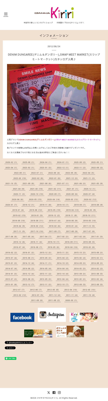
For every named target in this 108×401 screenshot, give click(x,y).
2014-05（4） (46, 268)
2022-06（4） (54, 173)
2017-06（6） (11, 236)
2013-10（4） (63, 274)
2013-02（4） (97, 279)
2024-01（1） (63, 162)
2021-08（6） (46, 183)
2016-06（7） (37, 247)
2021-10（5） (11, 183)
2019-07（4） (18, 210)
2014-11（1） (46, 263)
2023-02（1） (29, 167)
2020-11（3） (20, 194)
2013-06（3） (29, 279)
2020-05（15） (36, 199)
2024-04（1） (46, 162)
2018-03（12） (37, 226)
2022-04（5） (89, 173)
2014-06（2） (29, 268)
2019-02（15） (20, 215)
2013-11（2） (46, 274)
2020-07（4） (89, 194)
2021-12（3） (72, 178)
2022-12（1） (63, 167)
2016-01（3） (29, 252)
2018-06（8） (72, 220)
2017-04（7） (46, 236)
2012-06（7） (36, 290)
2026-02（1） (11, 162)
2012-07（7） (19, 290)
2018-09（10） (19, 220)
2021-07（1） (63, 183)
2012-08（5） (97, 284)
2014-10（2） (63, 263)
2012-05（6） (53, 290)
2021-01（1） (73, 189)
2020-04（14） (54, 199)
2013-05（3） (46, 279)
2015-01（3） (11, 263)
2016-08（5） (89, 242)
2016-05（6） (54, 247)
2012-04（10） (71, 290)
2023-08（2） (80, 162)
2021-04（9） (19, 189)
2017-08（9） (72, 231)
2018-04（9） (20, 226)
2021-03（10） (37, 189)
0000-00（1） (72, 300)
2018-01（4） (72, 226)
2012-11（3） (46, 284)
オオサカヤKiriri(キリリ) (47, 398)
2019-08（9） (97, 205)
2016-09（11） (72, 242)
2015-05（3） (46, 258)
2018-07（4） (55, 220)
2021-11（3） (89, 178)
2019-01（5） (37, 215)
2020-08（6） (72, 194)
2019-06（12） (36, 210)
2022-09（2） (97, 167)
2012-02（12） (20, 295)
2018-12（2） (54, 215)
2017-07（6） (89, 231)
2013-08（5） (97, 274)
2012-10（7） (63, 284)
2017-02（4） (80, 236)
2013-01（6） (11, 284)
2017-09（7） (55, 231)
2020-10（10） (37, 194)
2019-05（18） (54, 210)
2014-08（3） (97, 263)
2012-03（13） (89, 290)
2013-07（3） (11, 279)
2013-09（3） (80, 274)
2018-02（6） (55, 226)
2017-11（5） (20, 231)
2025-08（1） (29, 162)
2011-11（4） (72, 295)
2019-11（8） (46, 205)
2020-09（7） (55, 194)
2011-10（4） (89, 295)
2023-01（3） (46, 167)
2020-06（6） (18, 199)
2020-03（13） (72, 199)
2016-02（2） (11, 252)
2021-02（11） (55, 189)
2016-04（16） (72, 247)
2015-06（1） (29, 258)
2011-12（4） (55, 295)
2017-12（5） (89, 226)
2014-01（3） (11, 274)
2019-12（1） (29, 205)
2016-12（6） (20, 242)
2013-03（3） (80, 279)
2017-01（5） (97, 236)
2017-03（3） (63, 236)
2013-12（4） (29, 274)
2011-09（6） (37, 300)
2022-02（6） (38, 178)
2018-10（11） (89, 215)
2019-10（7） (63, 205)
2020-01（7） (11, 205)
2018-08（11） (37, 220)
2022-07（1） (37, 173)
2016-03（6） (89, 247)
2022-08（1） (20, 173)
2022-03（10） (20, 178)
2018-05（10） (90, 220)
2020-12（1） (90, 189)
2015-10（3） (80, 252)
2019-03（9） (90, 210)
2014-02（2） (97, 268)
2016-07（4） (20, 247)
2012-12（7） (29, 284)
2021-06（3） (80, 183)
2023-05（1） (97, 162)
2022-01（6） (55, 178)
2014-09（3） (80, 263)
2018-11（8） (72, 215)
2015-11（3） (63, 252)
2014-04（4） (63, 268)
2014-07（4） (11, 268)
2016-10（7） (54, 242)
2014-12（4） (29, 263)
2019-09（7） (80, 205)
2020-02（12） (90, 199)
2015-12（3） (46, 252)
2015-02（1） (97, 258)
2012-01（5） (38, 295)
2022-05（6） (72, 173)
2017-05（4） (29, 236)
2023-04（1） (11, 167)
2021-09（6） (29, 183)
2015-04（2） (63, 258)
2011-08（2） (54, 300)
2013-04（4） (63, 279)
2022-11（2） (80, 167)
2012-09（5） (80, 284)
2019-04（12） (73, 210)
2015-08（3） (97, 252)
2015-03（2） (80, 258)
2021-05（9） (97, 183)
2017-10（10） (37, 231)
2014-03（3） (80, 268)
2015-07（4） (11, 258)
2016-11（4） (37, 242)
